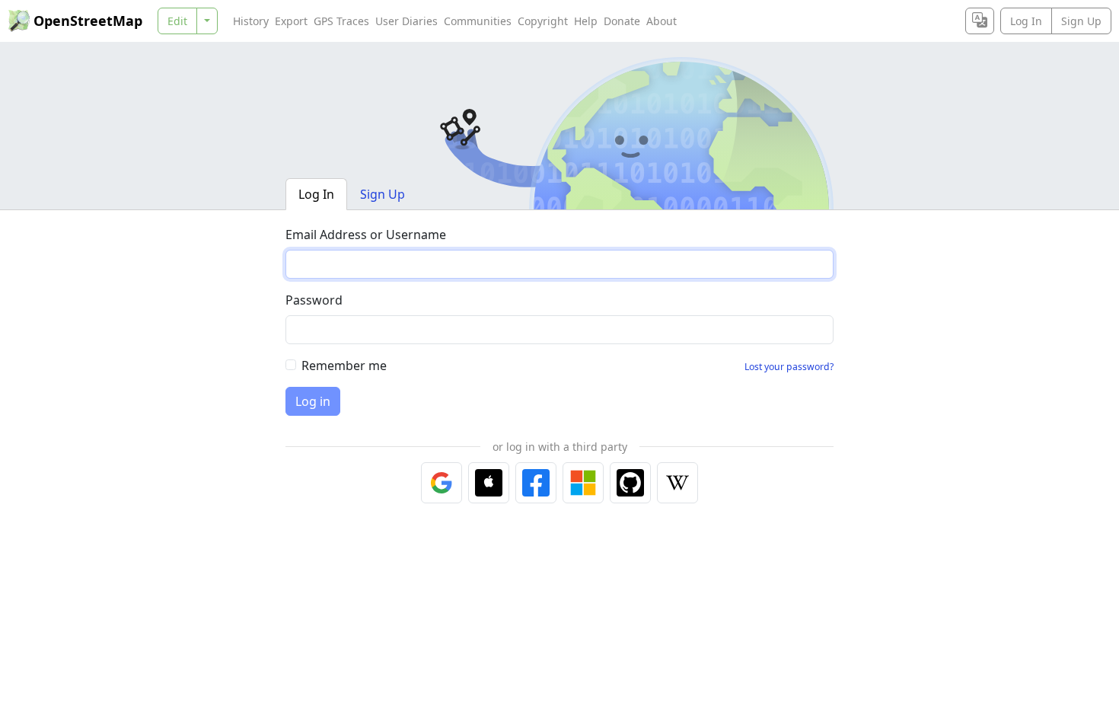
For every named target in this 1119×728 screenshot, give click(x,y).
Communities (478, 21)
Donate (622, 21)
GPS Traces (341, 21)
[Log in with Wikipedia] (677, 482)
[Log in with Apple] (488, 482)
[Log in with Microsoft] (583, 482)
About (661, 21)
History (251, 21)
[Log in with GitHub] (630, 482)
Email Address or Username (365, 234)
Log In (1026, 21)
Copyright (543, 21)
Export (291, 21)
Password (314, 300)
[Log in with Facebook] (535, 482)
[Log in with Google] (441, 482)
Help (586, 21)
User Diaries (406, 21)
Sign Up (1081, 21)
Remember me (344, 365)
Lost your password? (789, 366)
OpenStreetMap (87, 20)
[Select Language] (979, 21)
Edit (177, 21)
